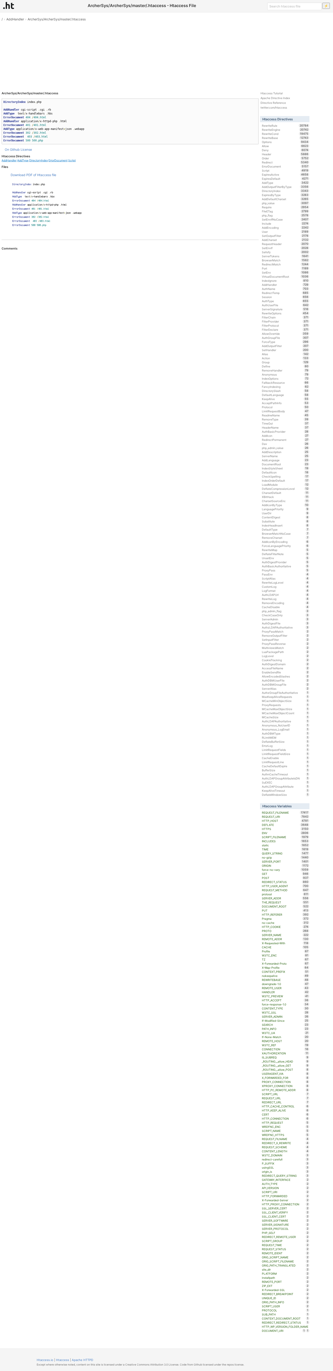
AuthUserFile (285, 305)
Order (285, 158)
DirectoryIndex (38, 160)
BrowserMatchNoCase (285, 533)
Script (72, 160)
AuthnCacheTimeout (285, 774)
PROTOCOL (285, 1310)
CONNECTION (285, 1049)
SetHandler (285, 350)
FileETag (285, 211)
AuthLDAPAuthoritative (285, 721)
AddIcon (285, 435)
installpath (285, 1277)
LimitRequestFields (285, 750)
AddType (23, 160)
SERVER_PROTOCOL (285, 1228)
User (285, 231)
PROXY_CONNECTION (285, 1082)
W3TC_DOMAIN (285, 1155)
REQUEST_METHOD (285, 890)
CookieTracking (285, 660)
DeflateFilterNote (285, 554)
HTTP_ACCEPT (285, 1000)
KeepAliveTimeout (285, 790)
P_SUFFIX (285, 1163)
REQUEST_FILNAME (285, 1139)
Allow (285, 146)
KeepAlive (285, 399)
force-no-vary (285, 869)
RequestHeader (285, 244)
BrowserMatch (285, 260)
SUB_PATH (285, 1314)
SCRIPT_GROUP (285, 1241)
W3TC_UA (285, 1033)
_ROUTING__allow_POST (285, 1069)
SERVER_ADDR (285, 898)
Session (285, 297)
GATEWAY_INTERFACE (285, 1180)
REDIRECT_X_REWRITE (285, 1143)
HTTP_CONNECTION (285, 1118)
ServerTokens (285, 256)
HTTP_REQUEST (285, 1122)
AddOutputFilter (285, 346)
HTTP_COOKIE (285, 927)
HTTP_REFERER (285, 914)
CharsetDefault (285, 493)
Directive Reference (273, 102)
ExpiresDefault (285, 178)
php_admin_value (285, 448)
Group (285, 362)
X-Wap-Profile (285, 967)
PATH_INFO (285, 1029)
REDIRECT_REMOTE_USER (285, 1237)
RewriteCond (285, 134)
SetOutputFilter (285, 236)
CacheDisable (285, 607)
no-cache (285, 923)
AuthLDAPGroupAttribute (285, 786)
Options (285, 142)
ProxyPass (285, 570)
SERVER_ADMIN (285, 1016)
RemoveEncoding (285, 603)
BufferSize (285, 770)
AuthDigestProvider (285, 562)
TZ (285, 959)
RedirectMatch (285, 264)
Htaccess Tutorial (272, 93)
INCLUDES (285, 841)
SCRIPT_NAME (285, 1131)
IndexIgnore (285, 280)
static (285, 845)
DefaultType (285, 529)
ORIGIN (285, 865)
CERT (285, 1114)
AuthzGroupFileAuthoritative (285, 692)
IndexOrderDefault (285, 480)
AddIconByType (285, 505)
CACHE (285, 947)
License (26, 149)
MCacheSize (285, 717)
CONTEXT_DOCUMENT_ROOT (285, 1318)
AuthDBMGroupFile (285, 684)
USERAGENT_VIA (285, 1073)
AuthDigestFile (285, 623)
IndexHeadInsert (285, 525)
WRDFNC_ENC (285, 1126)
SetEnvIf (285, 248)
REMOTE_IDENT (285, 1253)
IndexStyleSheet (285, 468)
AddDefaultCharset (285, 199)
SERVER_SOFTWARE (285, 1220)
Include (285, 223)
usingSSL (285, 1167)
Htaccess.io (45, 1360)
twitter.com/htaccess (274, 107)
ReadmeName (285, 415)
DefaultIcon (285, 472)
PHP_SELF (285, 1233)
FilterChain (285, 317)
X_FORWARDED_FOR (285, 1078)
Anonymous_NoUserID (285, 725)
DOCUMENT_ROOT (285, 906)
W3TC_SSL (285, 1012)
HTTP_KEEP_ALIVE (285, 1110)
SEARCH (285, 1024)
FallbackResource (285, 382)
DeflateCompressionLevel (285, 488)
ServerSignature (285, 309)
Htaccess (62, 1360)
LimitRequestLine (285, 762)
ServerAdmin (285, 619)
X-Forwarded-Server (285, 1200)
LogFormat (285, 590)
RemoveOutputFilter (285, 635)
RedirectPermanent (285, 440)
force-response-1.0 (285, 1004)
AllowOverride (285, 333)
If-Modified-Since (285, 1020)
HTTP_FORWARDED (285, 1196)
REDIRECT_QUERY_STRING (285, 1175)
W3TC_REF (285, 1045)
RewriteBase (285, 138)
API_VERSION (285, 1188)
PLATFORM (285, 1273)
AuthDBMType (285, 733)
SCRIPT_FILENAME (285, 837)
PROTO (285, 931)
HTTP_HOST (285, 821)
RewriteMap (285, 550)
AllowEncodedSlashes (285, 676)
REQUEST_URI (285, 816)
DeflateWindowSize (285, 794)
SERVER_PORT (285, 861)
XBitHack (285, 497)
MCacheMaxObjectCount (285, 713)
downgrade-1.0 (285, 984)
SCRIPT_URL (285, 1094)
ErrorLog (285, 745)
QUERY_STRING (285, 853)
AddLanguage (285, 460)
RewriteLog (285, 599)
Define (285, 366)
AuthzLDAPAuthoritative (285, 627)
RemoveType (285, 419)
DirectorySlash (285, 391)
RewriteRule (285, 125)
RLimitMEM (285, 737)
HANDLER (285, 992)
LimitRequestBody (285, 411)
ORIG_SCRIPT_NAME (285, 1257)
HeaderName (285, 427)
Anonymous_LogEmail (285, 729)
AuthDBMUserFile (285, 680)
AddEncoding (285, 227)
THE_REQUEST (285, 902)
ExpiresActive (285, 174)
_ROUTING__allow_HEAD (285, 1061)
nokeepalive (285, 976)
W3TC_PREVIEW (285, 996)
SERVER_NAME (285, 935)
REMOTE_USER (285, 988)
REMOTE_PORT (285, 1282)
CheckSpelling (285, 476)
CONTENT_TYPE (285, 1008)
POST (285, 878)
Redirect (285, 162)
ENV (285, 833)
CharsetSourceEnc (285, 501)
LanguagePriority (285, 509)
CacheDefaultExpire (285, 766)
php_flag (285, 215)
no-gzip (285, 857)
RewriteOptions (285, 313)
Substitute (285, 521)
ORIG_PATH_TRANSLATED (285, 1265)
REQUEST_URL (285, 1098)
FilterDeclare (285, 329)
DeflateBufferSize (285, 741)
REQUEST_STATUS (285, 1249)
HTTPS (285, 829)
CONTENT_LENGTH (285, 1151)
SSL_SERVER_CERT (285, 1208)
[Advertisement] (166, 54)
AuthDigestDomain (285, 664)
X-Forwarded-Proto (285, 963)
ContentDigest (285, 517)
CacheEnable (285, 758)
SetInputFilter (285, 639)
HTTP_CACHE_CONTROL (285, 1106)
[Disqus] (130, 312)
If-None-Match (285, 1037)
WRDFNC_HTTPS (285, 1135)
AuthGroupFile (285, 338)
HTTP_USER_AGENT (285, 886)
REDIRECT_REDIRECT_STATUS (285, 1322)
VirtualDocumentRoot (285, 276)
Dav (285, 444)
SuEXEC (285, 782)
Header (285, 154)
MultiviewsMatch (285, 648)
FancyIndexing (285, 386)
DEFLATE (285, 825)
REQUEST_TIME (285, 1245)
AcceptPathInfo (285, 403)
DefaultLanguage (285, 395)
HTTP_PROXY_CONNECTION (285, 1204)
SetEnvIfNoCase (285, 219)
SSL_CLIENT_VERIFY (285, 1212)
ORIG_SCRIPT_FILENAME (285, 1261)
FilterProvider (285, 321)
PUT (285, 910)
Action (285, 358)
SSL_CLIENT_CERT (285, 1216)
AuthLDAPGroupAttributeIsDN (285, 778)
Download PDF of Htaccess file (33, 175)
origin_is (285, 1171)
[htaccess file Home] (8, 5)
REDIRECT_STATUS (285, 882)
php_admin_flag (285, 611)
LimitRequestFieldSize (285, 754)
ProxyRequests (285, 705)
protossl (285, 894)
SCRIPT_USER (285, 1306)
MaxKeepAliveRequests (285, 697)
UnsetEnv (285, 558)
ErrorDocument (58, 160)
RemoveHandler (285, 370)
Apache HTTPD (82, 1360)
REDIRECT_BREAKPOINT (285, 1294)
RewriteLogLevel (285, 582)
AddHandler (15, 19)
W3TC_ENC (285, 955)
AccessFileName (285, 668)
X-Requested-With (285, 943)
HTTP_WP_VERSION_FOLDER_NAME (285, 1327)
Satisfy (285, 252)
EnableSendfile (285, 672)
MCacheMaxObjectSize (285, 709)
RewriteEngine (285, 129)
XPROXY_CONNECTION (285, 1086)
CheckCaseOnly (285, 615)
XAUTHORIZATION (285, 1053)
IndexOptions (285, 378)
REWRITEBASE (285, 980)
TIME (285, 849)
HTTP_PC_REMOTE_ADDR (285, 1090)
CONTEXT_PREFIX (285, 971)
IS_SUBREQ (285, 1057)
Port (285, 268)
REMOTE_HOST (285, 1041)
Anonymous (285, 374)
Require (285, 207)
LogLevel (285, 656)
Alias (285, 354)
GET (285, 874)
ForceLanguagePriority (285, 546)
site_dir (285, 1269)
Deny (285, 150)
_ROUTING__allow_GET (285, 1065)
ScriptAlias (285, 578)
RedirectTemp (285, 293)
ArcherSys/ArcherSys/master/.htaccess (57, 19)
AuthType (285, 301)
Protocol (285, 407)
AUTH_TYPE (285, 1184)
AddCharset (285, 240)
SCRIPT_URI (285, 1192)
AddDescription (285, 452)
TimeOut (285, 423)
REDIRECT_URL (285, 1102)
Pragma (285, 918)
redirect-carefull (285, 1159)
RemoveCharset (285, 537)
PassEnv (285, 574)
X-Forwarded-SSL (285, 1290)
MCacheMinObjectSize (285, 701)
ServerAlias (285, 688)
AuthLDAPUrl (285, 595)
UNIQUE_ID (285, 1298)
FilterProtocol (285, 325)
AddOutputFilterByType (285, 187)
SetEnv (285, 272)
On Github (12, 149)
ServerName (285, 456)
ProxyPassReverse (285, 643)
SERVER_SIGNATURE (285, 1224)
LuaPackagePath (285, 652)
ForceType (285, 342)
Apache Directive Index (275, 98)
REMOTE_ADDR (285, 939)
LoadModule (285, 484)
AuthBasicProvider (285, 431)
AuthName (285, 289)
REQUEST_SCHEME (285, 1147)
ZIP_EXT (285, 1286)
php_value (285, 203)
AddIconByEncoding (285, 542)
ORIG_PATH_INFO (285, 1302)
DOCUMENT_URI (283, 1330)
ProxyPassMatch (285, 631)
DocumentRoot (285, 464)
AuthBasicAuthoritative (285, 566)
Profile (285, 951)
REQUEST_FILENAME (285, 812)
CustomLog (285, 586)
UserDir (285, 513)
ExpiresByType (285, 195)
